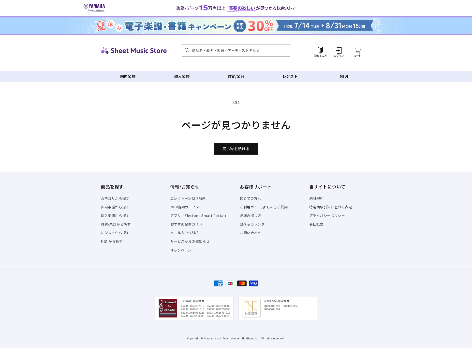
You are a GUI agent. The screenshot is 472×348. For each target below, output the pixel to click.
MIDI (344, 76)
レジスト (290, 76)
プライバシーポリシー (327, 215)
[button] (236, 50)
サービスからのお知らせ (190, 241)
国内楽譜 (127, 76)
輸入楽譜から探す (115, 215)
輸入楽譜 (182, 76)
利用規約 (316, 198)
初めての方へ (250, 198)
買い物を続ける (236, 148)
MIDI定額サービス (185, 206)
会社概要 (316, 224)
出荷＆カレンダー (254, 224)
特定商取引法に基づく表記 (330, 206)
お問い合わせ (250, 232)
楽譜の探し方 (250, 215)
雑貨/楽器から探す (116, 224)
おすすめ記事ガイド (186, 224)
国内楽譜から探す (115, 206)
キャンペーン (181, 250)
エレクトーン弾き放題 (188, 198)
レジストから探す (115, 232)
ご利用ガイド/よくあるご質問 (264, 206)
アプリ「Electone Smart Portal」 (199, 215)
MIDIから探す (112, 241)
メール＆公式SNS (184, 232)
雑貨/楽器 (236, 76)
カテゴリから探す (115, 198)
